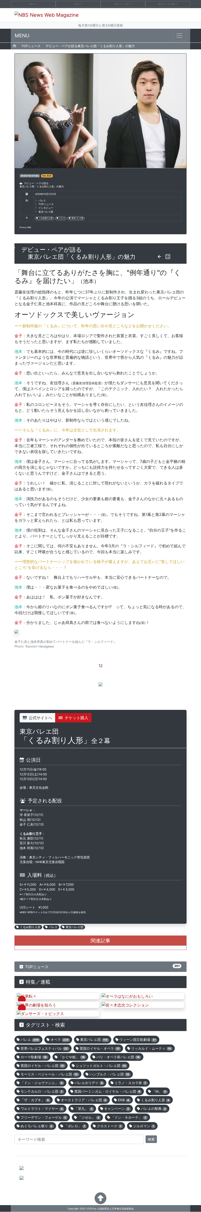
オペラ (59, 1039)
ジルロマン (143, 1126)
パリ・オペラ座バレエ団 (117, 1057)
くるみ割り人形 (46, 218)
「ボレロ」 (74, 1126)
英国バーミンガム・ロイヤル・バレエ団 (107, 1091)
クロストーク (109, 1126)
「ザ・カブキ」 (35, 1100)
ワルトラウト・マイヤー (42, 1108)
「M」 (159, 1091)
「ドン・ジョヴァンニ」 (42, 1083)
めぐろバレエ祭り (36, 1126)
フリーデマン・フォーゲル (43, 1117)
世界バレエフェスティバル (44, 1048)
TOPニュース (30, 46)
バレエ (62, 218)
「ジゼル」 (88, 1117)
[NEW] (58, 996)
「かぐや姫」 (72, 1057)
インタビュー (45, 207)
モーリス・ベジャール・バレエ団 (49, 1074)
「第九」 (83, 1108)
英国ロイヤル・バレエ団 (42, 1065)
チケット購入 (76, 717)
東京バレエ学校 (167, 3)
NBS (31, 3)
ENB (123, 1100)
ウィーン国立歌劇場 (137, 1039)
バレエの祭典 (153, 1108)
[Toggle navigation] (179, 36)
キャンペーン (116, 1108)
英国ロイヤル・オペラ (99, 1048)
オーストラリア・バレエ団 (83, 1100)
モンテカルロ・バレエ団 (41, 1091)
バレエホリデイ (89, 1083)
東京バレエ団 (122, 3)
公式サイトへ (40, 717)
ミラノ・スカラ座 (130, 1083)
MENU (22, 36)
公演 (76, 3)
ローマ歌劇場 (34, 1057)
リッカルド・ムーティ (151, 1048)
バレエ (42, 200)
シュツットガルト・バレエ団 (101, 1065)
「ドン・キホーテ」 (128, 1117)
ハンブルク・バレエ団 (109, 1074)
